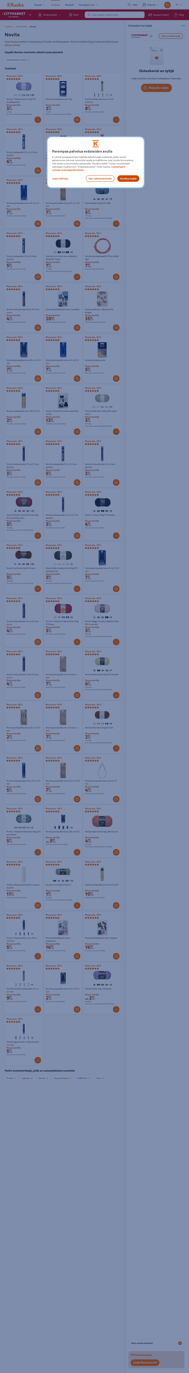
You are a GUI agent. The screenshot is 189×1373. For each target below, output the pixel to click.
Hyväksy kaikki (128, 178)
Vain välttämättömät (100, 178)
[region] (96, 162)
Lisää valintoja (60, 178)
